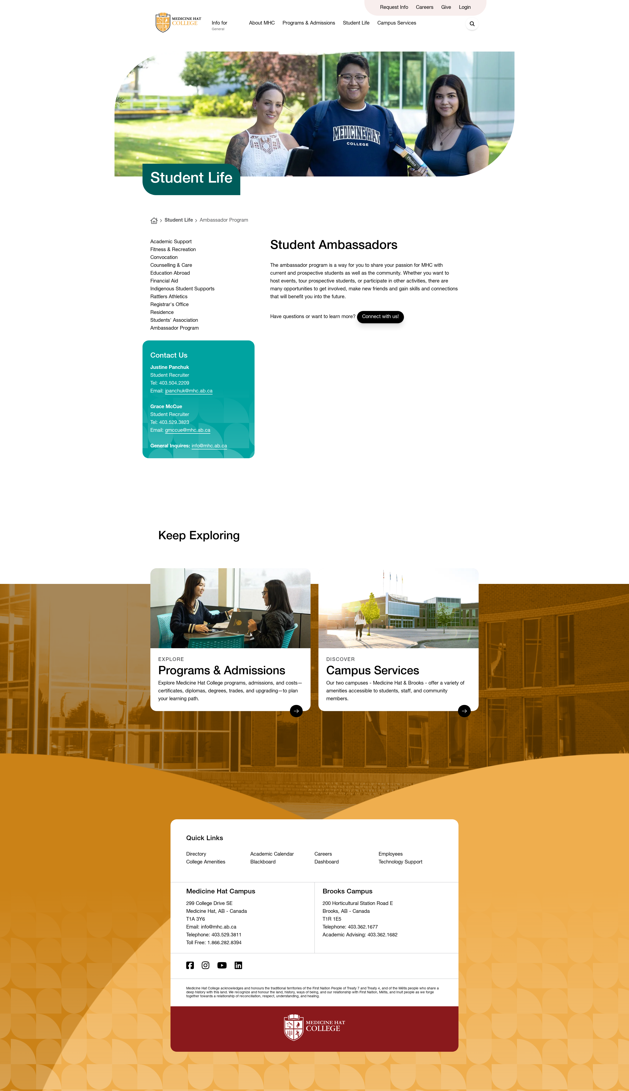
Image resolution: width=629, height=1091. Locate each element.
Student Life (179, 220)
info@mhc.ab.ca (209, 446)
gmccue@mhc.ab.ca (187, 430)
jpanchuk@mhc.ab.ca (189, 391)
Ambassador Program (224, 220)
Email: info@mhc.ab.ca (211, 927)
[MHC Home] (177, 22)
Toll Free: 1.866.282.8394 (214, 943)
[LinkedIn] (238, 966)
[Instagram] (205, 966)
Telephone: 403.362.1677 (350, 927)
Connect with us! (380, 317)
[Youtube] (222, 966)
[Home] (154, 220)
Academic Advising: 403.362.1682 (360, 935)
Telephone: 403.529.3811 (214, 935)
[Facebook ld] (190, 966)
